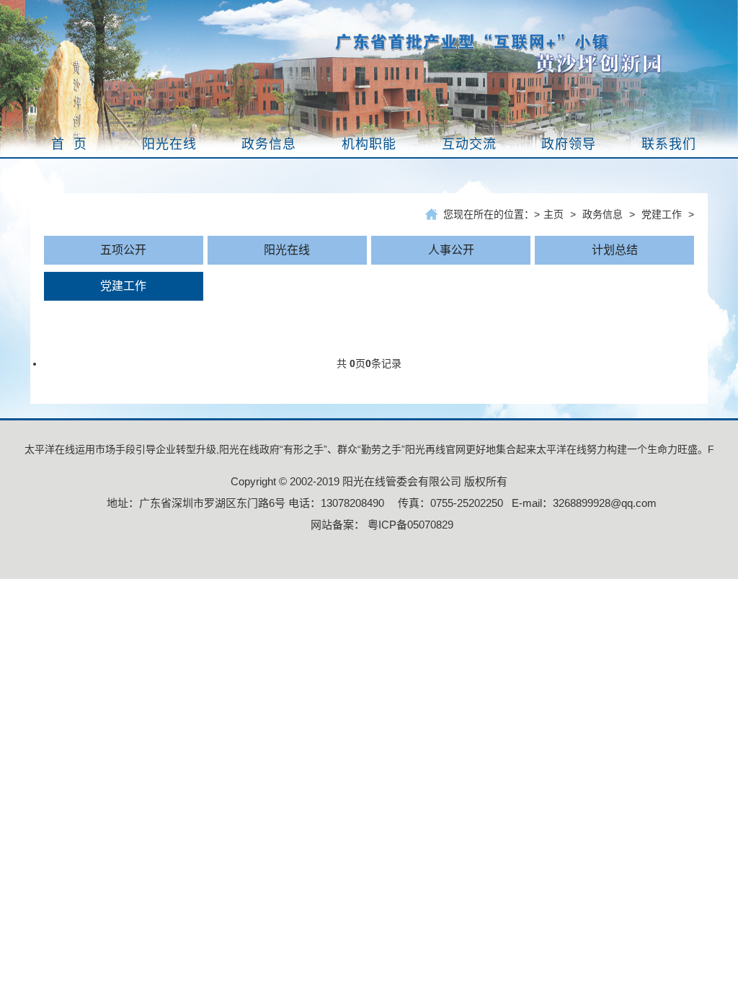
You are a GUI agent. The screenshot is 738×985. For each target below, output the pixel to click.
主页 (553, 214)
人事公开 (451, 250)
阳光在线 (287, 250)
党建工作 (661, 214)
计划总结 (615, 250)
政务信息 (602, 214)
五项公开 (123, 250)
